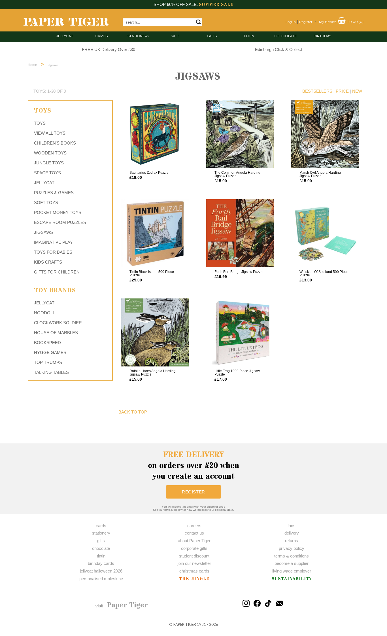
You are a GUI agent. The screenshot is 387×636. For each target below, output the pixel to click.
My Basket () (341, 22)
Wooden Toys (50, 152)
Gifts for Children (57, 272)
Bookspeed (47, 342)
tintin (248, 36)
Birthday (322, 36)
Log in (291, 22)
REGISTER (193, 491)
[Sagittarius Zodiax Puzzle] (155, 134)
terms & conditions (291, 556)
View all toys (49, 133)
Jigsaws (43, 232)
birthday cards (101, 563)
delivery (291, 533)
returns (291, 540)
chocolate (101, 548)
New (357, 91)
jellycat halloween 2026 (101, 571)
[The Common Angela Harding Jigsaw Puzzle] (240, 134)
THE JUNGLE (194, 579)
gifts (212, 36)
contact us (194, 533)
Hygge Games (50, 352)
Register (305, 22)
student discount (194, 556)
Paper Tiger (127, 605)
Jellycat (64, 36)
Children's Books (55, 143)
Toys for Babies (53, 252)
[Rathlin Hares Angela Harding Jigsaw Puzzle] (155, 332)
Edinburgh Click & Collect (278, 49)
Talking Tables (51, 372)
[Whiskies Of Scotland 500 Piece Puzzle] (325, 233)
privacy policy (291, 548)
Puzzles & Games (54, 192)
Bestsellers (317, 91)
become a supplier (292, 563)
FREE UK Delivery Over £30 (108, 49)
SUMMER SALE (216, 5)
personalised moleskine (101, 578)
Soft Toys (46, 202)
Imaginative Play (53, 242)
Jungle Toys (49, 162)
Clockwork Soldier (58, 322)
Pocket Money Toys (57, 212)
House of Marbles (56, 332)
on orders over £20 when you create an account (193, 466)
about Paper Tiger (194, 540)
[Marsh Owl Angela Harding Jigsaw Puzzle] (325, 134)
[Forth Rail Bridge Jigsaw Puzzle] (240, 233)
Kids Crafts (48, 262)
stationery (138, 36)
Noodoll (44, 312)
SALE (175, 36)
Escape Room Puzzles (60, 222)
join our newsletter (194, 563)
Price (342, 91)
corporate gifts (194, 548)
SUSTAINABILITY (292, 579)
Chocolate (285, 36)
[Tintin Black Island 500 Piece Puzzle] (155, 233)
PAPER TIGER (184, 624)
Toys (40, 123)
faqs (291, 525)
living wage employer (291, 571)
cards (101, 36)
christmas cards (194, 571)
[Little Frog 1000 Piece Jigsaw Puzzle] (240, 332)
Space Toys (47, 172)
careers (194, 525)
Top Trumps (48, 362)
